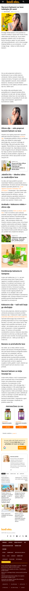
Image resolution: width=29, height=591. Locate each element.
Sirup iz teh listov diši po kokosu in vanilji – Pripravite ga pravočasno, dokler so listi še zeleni (19, 166)
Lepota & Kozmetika (8, 4)
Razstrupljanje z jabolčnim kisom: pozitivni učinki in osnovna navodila (5, 480)
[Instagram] (10, 536)
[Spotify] (16, 536)
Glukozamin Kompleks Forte (21, 423)
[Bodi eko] (13, 1)
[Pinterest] (13, 536)
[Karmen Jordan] (6, 463)
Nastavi (22, 447)
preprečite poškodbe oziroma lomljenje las (14, 317)
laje (17, 473)
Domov (2, 4)
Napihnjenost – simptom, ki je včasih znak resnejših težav (21, 479)
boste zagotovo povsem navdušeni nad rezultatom (12, 188)
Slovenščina (7, 540)
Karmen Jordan (7, 11)
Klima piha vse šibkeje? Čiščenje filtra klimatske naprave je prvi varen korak (12, 580)
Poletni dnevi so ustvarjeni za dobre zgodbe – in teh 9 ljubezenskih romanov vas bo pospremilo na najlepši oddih (7, 497)
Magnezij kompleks (7, 423)
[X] (23, 536)
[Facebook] (10, 469)
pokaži (14, 433)
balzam (7, 473)
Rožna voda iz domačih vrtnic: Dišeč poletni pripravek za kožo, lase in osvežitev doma (20, 517)
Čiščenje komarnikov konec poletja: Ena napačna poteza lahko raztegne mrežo (12, 576)
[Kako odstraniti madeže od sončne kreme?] (7, 508)
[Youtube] (26, 536)
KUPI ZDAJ (8, 427)
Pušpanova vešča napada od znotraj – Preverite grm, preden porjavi (19, 239)
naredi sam (22, 473)
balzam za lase (13, 473)
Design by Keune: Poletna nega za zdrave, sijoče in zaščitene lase (20, 495)
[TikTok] (19, 536)
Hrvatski (13, 540)
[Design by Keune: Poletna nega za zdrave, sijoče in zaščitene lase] (21, 487)
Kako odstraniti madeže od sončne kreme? (7, 515)
